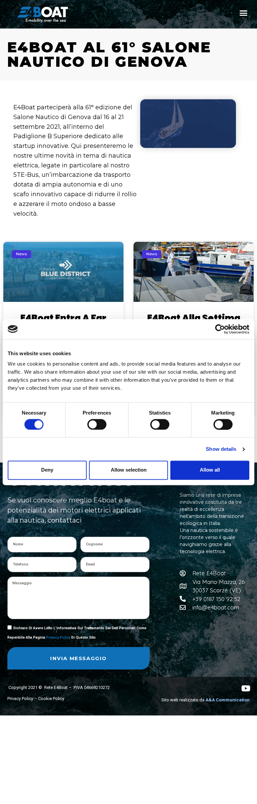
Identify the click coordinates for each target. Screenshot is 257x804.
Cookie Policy (51, 698)
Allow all (210, 470)
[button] (243, 13)
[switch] (96, 424)
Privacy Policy (58, 637)
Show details (221, 449)
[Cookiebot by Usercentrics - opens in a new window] (220, 329)
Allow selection (129, 470)
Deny (47, 470)
